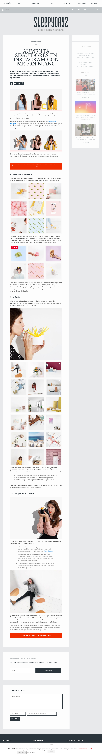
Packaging (80, 58)
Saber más (31, 752)
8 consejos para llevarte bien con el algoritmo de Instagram (85, 140)
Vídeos (91, 67)
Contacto (95, 3)
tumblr (91, 9)
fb (73, 9)
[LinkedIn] (19, 84)
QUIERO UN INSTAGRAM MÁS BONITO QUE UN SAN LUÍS (36, 166)
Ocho (20, 3)
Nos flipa (66, 3)
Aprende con (36, 42)
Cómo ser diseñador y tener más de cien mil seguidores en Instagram (85, 117)
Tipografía (81, 55)
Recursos (83, 64)
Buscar (2, 9)
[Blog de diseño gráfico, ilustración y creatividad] (51, 24)
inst (85, 9)
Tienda (51, 3)
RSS (98, 9)
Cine (89, 64)
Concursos (35, 3)
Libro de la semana (85, 60)
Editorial (89, 55)
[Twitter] (15, 84)
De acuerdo (22, 752)
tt (79, 9)
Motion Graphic (82, 67)
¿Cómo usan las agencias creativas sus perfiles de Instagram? (85, 95)
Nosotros (82, 3)
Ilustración (79, 53)
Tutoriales (82, 62)
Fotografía (89, 58)
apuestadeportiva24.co (7, 739)
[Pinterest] (22, 84)
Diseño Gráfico (89, 53)
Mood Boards (48, 551)
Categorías (7, 3)
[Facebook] (12, 84)
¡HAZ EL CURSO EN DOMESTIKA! (36, 635)
